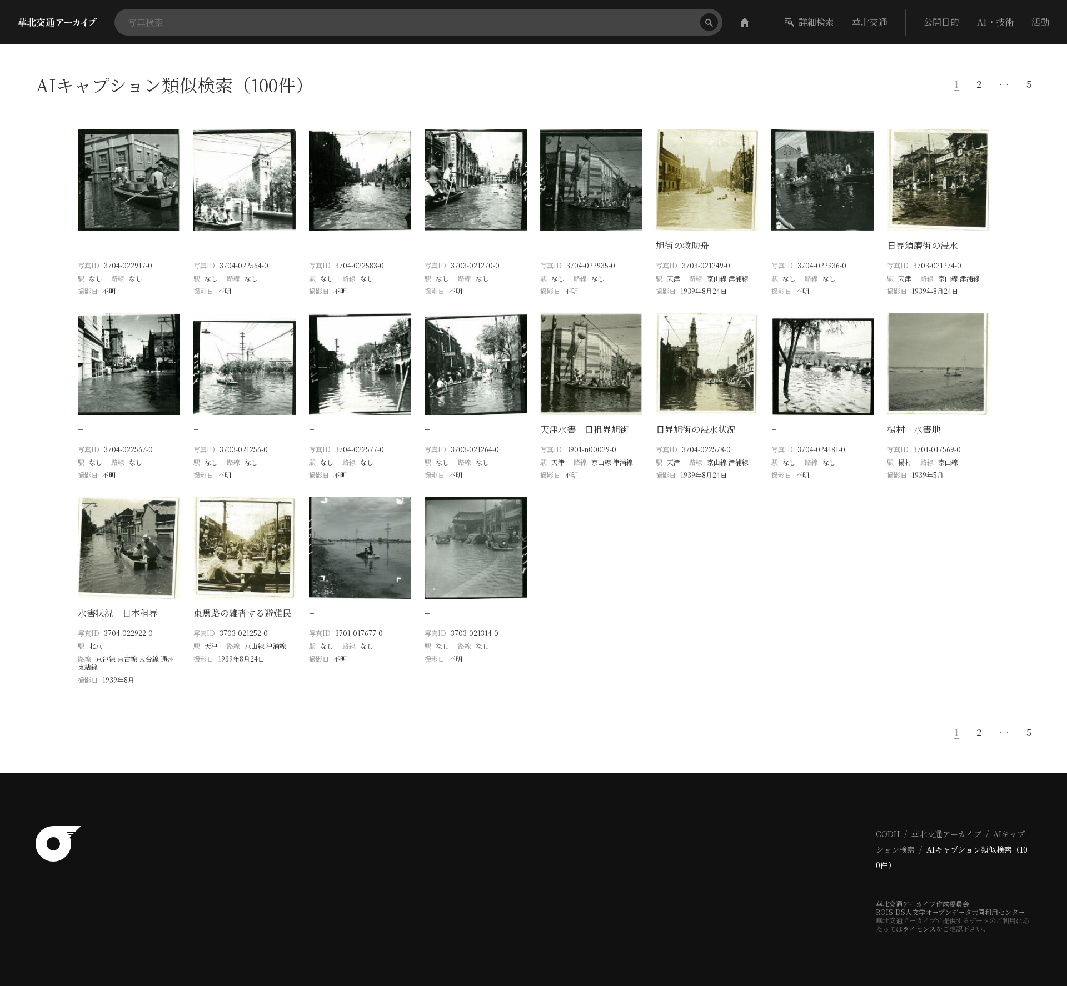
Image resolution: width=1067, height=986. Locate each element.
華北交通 (869, 22)
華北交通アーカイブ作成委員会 (922, 903)
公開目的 (941, 22)
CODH (888, 833)
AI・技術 (995, 22)
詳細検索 (816, 22)
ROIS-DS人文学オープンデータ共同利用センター (950, 912)
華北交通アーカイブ (946, 833)
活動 (1040, 22)
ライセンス (919, 928)
